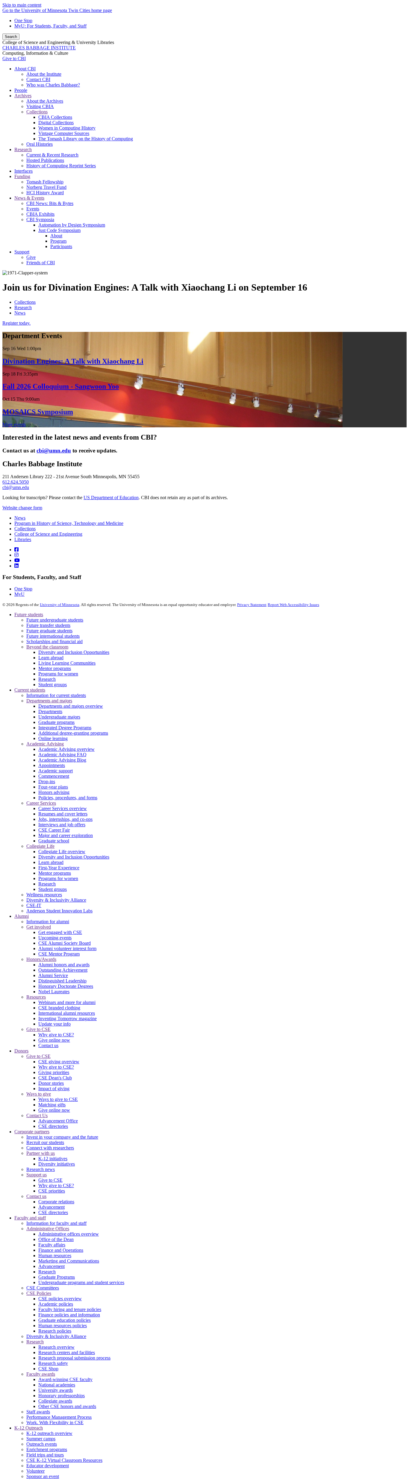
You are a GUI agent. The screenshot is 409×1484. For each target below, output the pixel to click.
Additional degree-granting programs (73, 733)
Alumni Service (53, 975)
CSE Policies (38, 1293)
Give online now (54, 1040)
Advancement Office (58, 1120)
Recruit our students (45, 1142)
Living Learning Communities (67, 663)
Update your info (54, 1023)
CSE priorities (51, 1190)
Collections (25, 302)
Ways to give (38, 1093)
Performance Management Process (59, 1417)
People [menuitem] (20, 90)
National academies (56, 1384)
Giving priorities (53, 1072)
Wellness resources (44, 894)
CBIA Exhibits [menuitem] (40, 214)
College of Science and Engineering (48, 534)
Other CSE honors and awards (67, 1406)
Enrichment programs (46, 1449)
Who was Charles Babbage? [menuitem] (53, 84)
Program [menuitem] (58, 241)
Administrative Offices (47, 1228)
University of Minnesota (59, 604)
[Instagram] (16, 555)
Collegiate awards (55, 1401)
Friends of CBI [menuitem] (40, 262)
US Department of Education (111, 497)
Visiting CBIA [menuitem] (40, 106)
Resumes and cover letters (62, 813)
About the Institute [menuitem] (43, 74)
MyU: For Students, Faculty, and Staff (50, 25)
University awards (55, 1390)
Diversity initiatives (56, 1163)
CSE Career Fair (54, 830)
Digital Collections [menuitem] (56, 122)
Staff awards (38, 1411)
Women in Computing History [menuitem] (67, 127)
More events (14, 424)
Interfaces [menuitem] (23, 171)
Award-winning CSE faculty (65, 1379)
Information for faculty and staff (56, 1223)
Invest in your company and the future (62, 1137)
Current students (29, 689)
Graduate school (53, 840)
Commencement (53, 776)
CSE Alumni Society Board (64, 943)
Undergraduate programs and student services (81, 1282)
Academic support (55, 770)
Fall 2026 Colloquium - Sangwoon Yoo (60, 386)
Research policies (54, 1330)
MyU (19, 594)
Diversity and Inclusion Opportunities (73, 652)
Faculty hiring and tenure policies (69, 1309)
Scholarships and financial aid (54, 641)
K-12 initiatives (52, 1158)
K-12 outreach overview (49, 1433)
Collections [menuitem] (37, 111)
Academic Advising (45, 743)
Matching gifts (52, 1104)
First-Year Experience (58, 867)
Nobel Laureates (53, 991)
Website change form (22, 507)
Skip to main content (21, 4)
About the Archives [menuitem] (44, 101)
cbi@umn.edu (15, 487)
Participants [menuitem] (61, 246)
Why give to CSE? (56, 1034)
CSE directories (53, 1126)
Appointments (51, 765)
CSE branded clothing (59, 1007)
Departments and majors (49, 700)
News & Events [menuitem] (29, 198)
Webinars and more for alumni (67, 1002)
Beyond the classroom (47, 646)
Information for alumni (47, 921)
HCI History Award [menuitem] (45, 192)
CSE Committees (42, 1287)
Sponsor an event (42, 1476)
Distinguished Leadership (62, 980)
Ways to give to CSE (58, 1099)
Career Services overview (62, 808)
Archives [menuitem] (22, 95)
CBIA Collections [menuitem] (55, 117)
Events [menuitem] (32, 208)
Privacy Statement (251, 604)
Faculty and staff (30, 1217)
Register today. (16, 323)
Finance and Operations (60, 1250)
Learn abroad (50, 657)
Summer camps (40, 1438)
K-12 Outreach (28, 1427)
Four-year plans (53, 786)
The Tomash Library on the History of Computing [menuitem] (85, 138)
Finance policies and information (69, 1314)
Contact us (48, 1045)
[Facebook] (16, 549)
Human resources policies (62, 1325)
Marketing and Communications (68, 1260)
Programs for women (58, 673)
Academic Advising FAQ (62, 754)
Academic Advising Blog (62, 759)
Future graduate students (49, 630)
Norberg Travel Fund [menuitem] (46, 187)
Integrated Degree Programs (64, 727)
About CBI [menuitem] (25, 68)
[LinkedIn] (16, 565)
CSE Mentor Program (59, 953)
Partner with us (40, 1153)
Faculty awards (40, 1374)
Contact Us (37, 1115)
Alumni (21, 916)
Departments (50, 711)
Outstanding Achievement (62, 970)
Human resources (54, 1255)
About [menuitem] (56, 235)
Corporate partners (31, 1131)
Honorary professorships (61, 1395)
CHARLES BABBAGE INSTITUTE (39, 47)
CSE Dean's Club (55, 1077)
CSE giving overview (58, 1061)
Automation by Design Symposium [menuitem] (71, 224)
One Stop (23, 20)
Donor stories (51, 1083)
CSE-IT (33, 905)
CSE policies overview (60, 1298)
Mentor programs (54, 668)
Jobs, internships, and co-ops (65, 819)
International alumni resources (66, 1013)
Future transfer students (48, 625)
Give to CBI (14, 58)
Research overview (56, 1347)
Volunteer (35, 1471)
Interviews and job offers (61, 824)
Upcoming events (55, 937)
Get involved (38, 926)
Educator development (47, 1465)
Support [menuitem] (21, 251)
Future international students (53, 636)
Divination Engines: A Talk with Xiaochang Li (72, 361)
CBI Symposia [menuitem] (40, 219)
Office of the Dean (56, 1239)
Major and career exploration (65, 835)
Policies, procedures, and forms (67, 797)
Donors (21, 1050)
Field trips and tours (45, 1454)
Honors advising (53, 792)
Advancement (51, 1207)
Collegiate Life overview (61, 851)
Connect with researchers (50, 1147)
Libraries (22, 539)
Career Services (41, 803)
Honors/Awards (41, 959)
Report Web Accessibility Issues (293, 604)
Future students (28, 614)
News (19, 312)
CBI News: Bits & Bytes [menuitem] (49, 203)
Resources (36, 997)
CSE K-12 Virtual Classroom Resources (64, 1460)
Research (23, 307)
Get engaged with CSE (60, 932)
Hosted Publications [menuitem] (45, 160)
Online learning (53, 738)
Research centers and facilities (66, 1352)
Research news (40, 1169)
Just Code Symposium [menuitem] (59, 230)
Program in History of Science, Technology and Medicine (68, 523)
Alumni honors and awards (64, 964)
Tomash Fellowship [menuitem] (44, 181)
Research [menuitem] (23, 149)
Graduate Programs (56, 1277)
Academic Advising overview (66, 749)
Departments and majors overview (70, 706)
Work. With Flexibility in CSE (55, 1422)
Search (11, 36)
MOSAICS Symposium (37, 412)
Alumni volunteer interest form (67, 948)
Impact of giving (53, 1088)
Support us (36, 1174)
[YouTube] (17, 560)
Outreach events (41, 1444)
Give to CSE (38, 1029)
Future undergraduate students (54, 619)
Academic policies (55, 1304)
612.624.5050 (15, 481)
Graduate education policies (64, 1320)
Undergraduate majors (59, 716)
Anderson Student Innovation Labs (59, 910)
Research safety (53, 1363)
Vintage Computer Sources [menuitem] (63, 133)
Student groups (52, 684)
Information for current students (56, 695)
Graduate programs (56, 722)
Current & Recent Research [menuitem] (52, 154)
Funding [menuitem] (22, 176)
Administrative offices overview (68, 1234)
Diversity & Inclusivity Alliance (56, 900)
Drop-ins (46, 781)
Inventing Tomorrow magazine (67, 1018)
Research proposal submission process (74, 1357)
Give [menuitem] (31, 257)
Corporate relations (56, 1201)
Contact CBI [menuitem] (38, 79)
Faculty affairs (51, 1244)
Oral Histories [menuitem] (39, 144)
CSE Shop (48, 1368)
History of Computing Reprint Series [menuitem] (61, 165)
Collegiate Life (40, 846)
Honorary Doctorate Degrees (65, 986)
